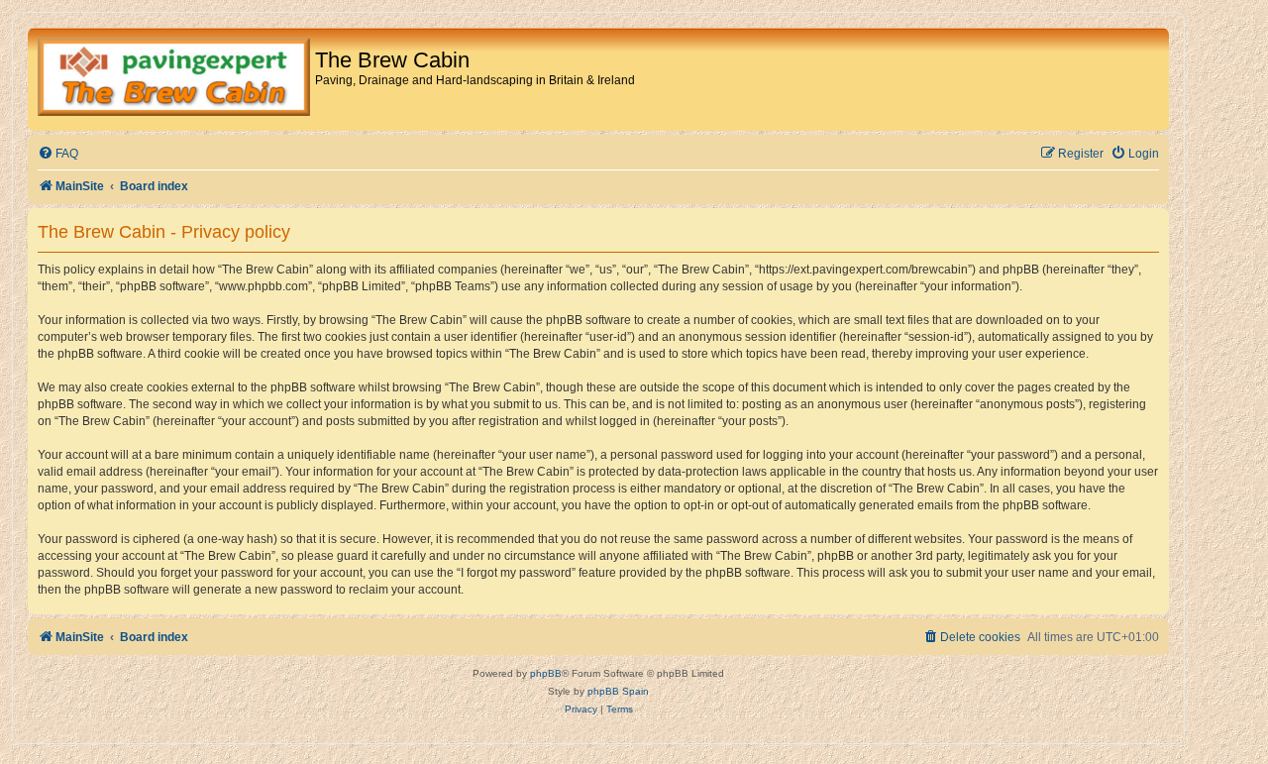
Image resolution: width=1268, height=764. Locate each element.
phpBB (546, 673)
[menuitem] (58, 154)
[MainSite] (174, 79)
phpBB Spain (618, 691)
